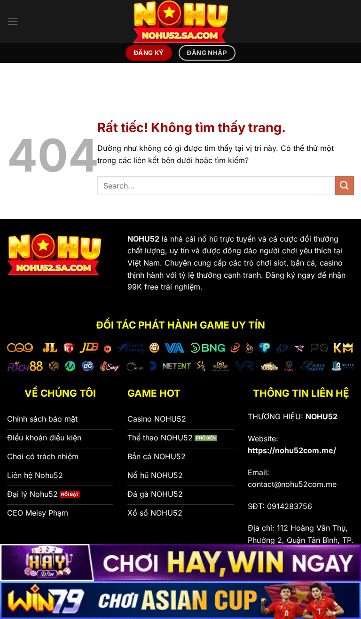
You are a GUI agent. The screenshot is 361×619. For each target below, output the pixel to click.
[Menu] (12, 21)
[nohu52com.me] (180, 21)
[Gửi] (344, 185)
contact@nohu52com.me (292, 484)
